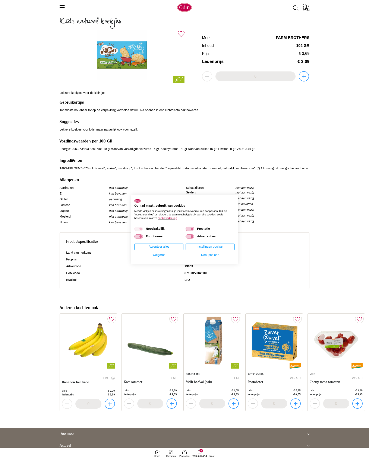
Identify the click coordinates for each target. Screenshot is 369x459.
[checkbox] (138, 229)
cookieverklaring (167, 218)
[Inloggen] (305, 7)
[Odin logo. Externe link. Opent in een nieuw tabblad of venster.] (137, 201)
